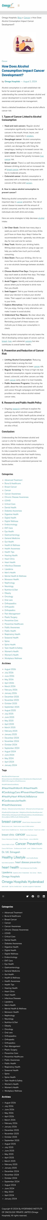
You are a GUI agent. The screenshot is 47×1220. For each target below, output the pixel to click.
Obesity (8, 593)
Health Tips (9, 552)
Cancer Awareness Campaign (10, 839)
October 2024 (11, 744)
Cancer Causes (23, 839)
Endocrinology (11, 524)
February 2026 (11, 689)
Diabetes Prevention (36, 848)
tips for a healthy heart (15, 886)
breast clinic (8, 834)
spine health (5, 886)
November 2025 (12, 700)
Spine (7, 641)
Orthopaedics (10, 603)
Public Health (10, 631)
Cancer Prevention (28, 843)
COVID (7, 500)
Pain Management (12, 613)
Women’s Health (12, 655)
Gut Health (9, 541)
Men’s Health (10, 572)
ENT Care (9, 528)
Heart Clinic (10, 559)
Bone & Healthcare (13, 483)
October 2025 (11, 703)
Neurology (9, 586)
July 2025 (9, 713)
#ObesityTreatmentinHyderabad (34, 809)
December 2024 (12, 738)
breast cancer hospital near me (10, 830)
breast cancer (12, 169)
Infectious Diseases (13, 565)
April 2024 (9, 761)
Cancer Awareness (13, 493)
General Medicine (12, 538)
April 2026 (9, 683)
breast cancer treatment (26, 830)
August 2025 (10, 710)
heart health (10, 867)
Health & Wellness (12, 545)
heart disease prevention (28, 862)
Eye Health (9, 531)
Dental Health (10, 507)
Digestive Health (11, 514)
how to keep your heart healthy (28, 868)
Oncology (9, 596)
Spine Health (10, 644)
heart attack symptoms (8, 862)
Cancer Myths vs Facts (8, 844)
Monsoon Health (12, 579)
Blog (20, 17)
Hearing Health (11, 555)
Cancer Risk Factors (7, 848)
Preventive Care (11, 620)
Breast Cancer (11, 487)
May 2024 (9, 758)
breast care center (39, 830)
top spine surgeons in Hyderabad (32, 886)
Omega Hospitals (11, 876)
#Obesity (4, 809)
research (16, 408)
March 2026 (10, 686)
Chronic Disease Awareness (16, 497)
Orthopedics (10, 610)
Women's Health (12, 651)
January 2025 (11, 734)
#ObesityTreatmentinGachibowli (16, 809)
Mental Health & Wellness (15, 576)
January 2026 (11, 693)
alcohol (41, 218)
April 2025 (9, 724)
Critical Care (10, 504)
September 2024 (12, 748)
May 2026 (9, 679)
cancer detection (33, 839)
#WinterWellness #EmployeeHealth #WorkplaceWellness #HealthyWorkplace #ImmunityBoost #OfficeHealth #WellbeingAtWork (22, 816)
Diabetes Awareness (13, 511)
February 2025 (11, 731)
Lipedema (9, 569)
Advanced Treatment (13, 480)
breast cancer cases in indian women (24, 826)
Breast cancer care (7, 826)
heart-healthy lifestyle (32, 858)
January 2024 (11, 765)
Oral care (9, 600)
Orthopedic (9, 607)
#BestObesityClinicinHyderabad (10, 776)
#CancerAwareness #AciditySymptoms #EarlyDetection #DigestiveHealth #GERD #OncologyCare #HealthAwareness (22, 780)
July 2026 (9, 672)
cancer (19, 202)
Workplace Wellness (13, 658)
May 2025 (9, 720)
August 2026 (10, 669)
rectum (29, 183)
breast (4, 341)
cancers (28, 341)
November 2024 (12, 741)
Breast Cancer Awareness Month (32, 822)
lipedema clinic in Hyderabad (21, 873)
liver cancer (33, 873)
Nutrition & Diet (11, 589)
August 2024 (10, 751)
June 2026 (9, 676)
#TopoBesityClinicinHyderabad (10, 812)
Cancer (27, 17)
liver (10, 341)
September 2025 (12, 707)
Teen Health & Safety (13, 648)
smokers (30, 136)
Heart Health (10, 562)
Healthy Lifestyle (13, 857)
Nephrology (10, 583)
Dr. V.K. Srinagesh (11, 851)
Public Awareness (12, 627)
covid (28, 848)
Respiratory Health (12, 634)
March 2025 (10, 727)
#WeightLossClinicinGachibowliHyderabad (31, 812)
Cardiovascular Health (20, 848)
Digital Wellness (11, 521)
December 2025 (12, 696)
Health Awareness (12, 548)
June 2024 (9, 755)
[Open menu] (18, 5)
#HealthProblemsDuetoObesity (10, 784)
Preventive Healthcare (14, 624)
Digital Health (10, 517)
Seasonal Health (11, 637)
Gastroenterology (12, 535)
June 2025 (9, 717)
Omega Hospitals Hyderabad (23, 881)
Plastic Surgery (11, 617)
